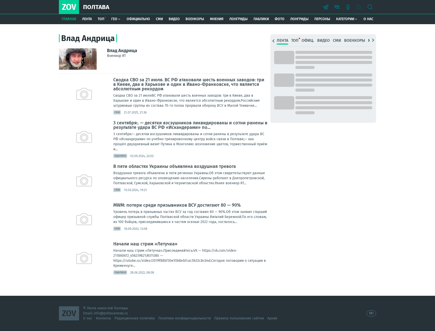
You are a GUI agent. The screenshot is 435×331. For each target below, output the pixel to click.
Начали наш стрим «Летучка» (145, 244)
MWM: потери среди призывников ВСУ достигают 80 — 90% (177, 205)
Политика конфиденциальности (184, 318)
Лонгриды (238, 19)
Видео (174, 19)
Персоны (322, 19)
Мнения (217, 19)
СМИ (159, 19)
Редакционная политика (135, 318)
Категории (345, 19)
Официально (138, 19)
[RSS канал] (359, 7)
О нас (368, 19)
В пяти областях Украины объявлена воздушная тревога (174, 166)
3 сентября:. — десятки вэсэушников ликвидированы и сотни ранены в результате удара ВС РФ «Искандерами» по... (190, 125)
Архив (272, 318)
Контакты (103, 318)
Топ (101, 19)
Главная (69, 19)
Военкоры (195, 19)
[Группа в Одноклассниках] (348, 7)
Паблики (261, 19)
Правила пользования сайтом (239, 318)
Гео (114, 19)
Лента (87, 19)
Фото (279, 19)
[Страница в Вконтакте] (337, 7)
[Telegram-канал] (326, 7)
